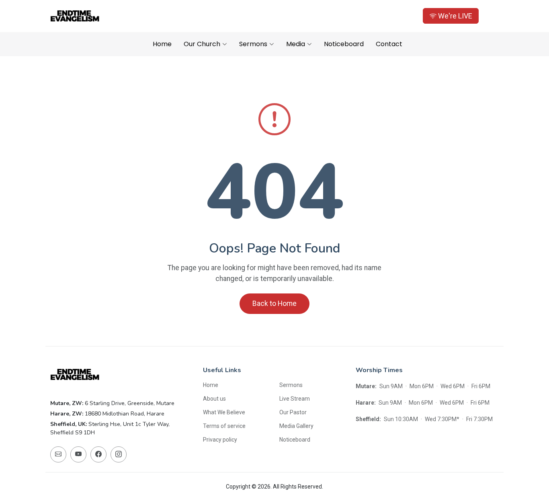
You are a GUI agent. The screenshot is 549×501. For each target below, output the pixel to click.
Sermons (291, 385)
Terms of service (224, 426)
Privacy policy (220, 439)
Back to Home (274, 303)
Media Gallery (296, 426)
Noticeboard (344, 44)
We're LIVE (454, 16)
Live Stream (294, 398)
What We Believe (224, 412)
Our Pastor (293, 412)
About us (214, 398)
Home (162, 44)
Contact (389, 44)
